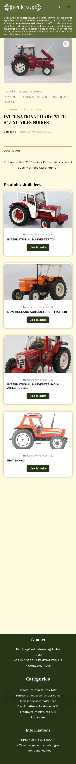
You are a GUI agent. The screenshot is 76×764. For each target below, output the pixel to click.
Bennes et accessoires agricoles (38, 695)
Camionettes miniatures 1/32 (38, 706)
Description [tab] (12, 150)
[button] (59, 7)
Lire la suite (38, 247)
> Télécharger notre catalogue (38, 745)
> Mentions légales (38, 750)
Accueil (8, 91)
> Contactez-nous (38, 665)
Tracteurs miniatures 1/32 (22, 109)
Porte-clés (38, 717)
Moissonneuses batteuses (38, 701)
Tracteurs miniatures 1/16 (38, 712)
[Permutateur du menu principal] (68, 7)
